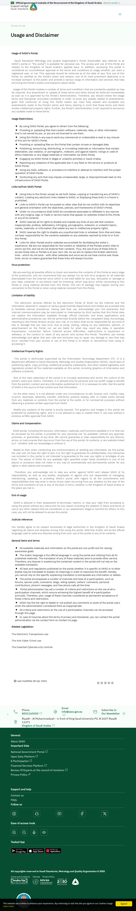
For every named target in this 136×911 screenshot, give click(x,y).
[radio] (98, 683)
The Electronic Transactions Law (30, 634)
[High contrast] (44, 832)
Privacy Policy (19, 774)
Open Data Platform (23, 756)
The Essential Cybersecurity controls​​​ (32, 647)
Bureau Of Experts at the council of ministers (38, 770)
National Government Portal (28, 751)
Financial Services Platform (27, 765)
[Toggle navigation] (120, 14)
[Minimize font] (24, 832)
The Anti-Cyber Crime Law (26, 640)
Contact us (17, 795)
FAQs (14, 800)
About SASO (18, 741)
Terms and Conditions (20, 876)
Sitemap (36, 876)
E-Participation (20, 761)
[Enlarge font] (14, 832)
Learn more (8, 906)
